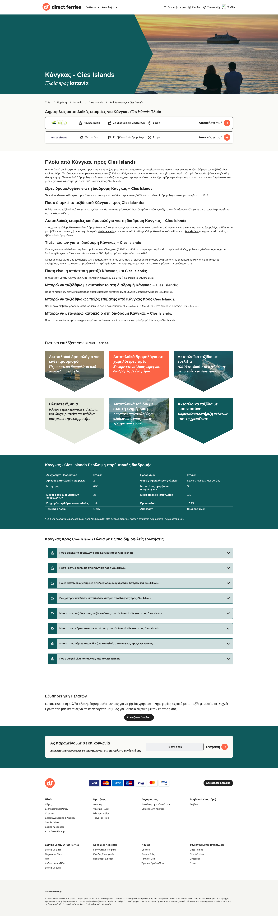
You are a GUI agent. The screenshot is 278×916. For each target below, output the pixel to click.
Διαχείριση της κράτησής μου (156, 804)
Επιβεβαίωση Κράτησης (154, 809)
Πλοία (193, 863)
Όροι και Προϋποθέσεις (153, 863)
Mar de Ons (192, 231)
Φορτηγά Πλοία (101, 809)
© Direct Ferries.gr (53, 892)
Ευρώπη (62, 102)
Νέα (47, 858)
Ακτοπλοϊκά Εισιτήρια (55, 831)
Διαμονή (97, 804)
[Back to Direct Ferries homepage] (61, 7)
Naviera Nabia (106, 231)
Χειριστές (49, 813)
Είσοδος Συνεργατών (103, 854)
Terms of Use (148, 858)
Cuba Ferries (196, 849)
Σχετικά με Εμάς (53, 849)
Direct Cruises (197, 854)
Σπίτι (48, 102)
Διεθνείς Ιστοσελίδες (55, 863)
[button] (140, 553)
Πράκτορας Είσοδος (103, 858)
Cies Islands (96, 102)
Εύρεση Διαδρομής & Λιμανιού (60, 818)
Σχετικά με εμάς (53, 867)
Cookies (146, 849)
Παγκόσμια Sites (53, 854)
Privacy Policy (149, 854)
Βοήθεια (194, 804)
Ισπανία (77, 102)
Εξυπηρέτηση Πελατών (56, 809)
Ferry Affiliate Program (104, 849)
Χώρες (48, 804)
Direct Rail (195, 858)
